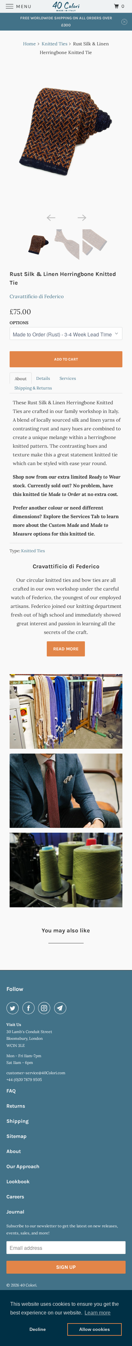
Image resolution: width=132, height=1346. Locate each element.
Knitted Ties (54, 44)
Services (68, 378)
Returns (15, 1106)
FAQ (11, 1091)
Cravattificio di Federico (37, 296)
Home (29, 44)
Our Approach (22, 1166)
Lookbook (17, 1181)
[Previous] (51, 217)
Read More (65, 649)
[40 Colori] (66, 6)
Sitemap (16, 1136)
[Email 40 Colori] (61, 1008)
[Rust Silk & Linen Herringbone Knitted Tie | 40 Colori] (66, 135)
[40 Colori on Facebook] (29, 1008)
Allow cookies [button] (94, 1329)
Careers (15, 1197)
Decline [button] (37, 1329)
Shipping (17, 1121)
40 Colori (28, 1285)
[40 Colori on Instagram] (45, 1008)
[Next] (81, 217)
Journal (15, 1212)
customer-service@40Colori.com (35, 1072)
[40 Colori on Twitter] (13, 1008)
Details (43, 378)
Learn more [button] (98, 1312)
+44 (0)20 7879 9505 (24, 1079)
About (21, 378)
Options (19, 322)
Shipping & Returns (33, 388)
